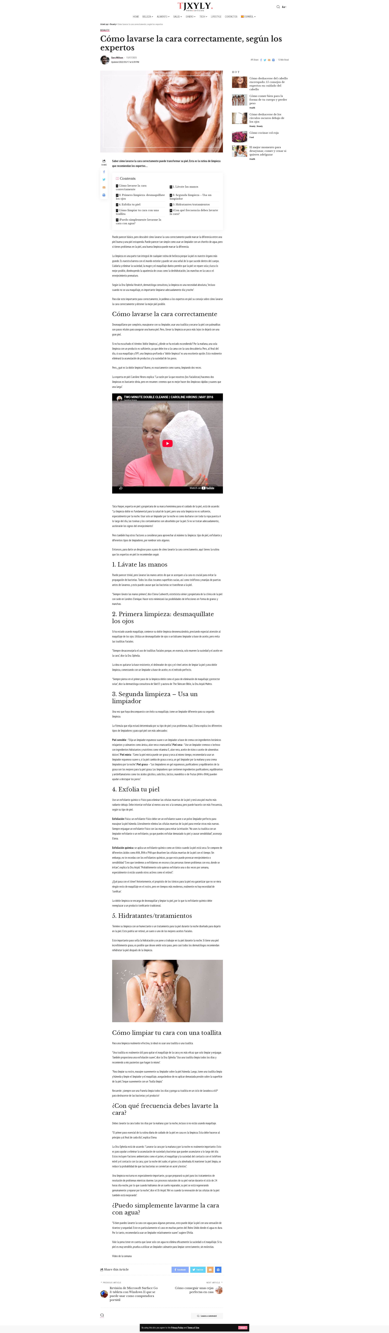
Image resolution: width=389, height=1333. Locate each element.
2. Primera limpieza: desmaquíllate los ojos (140, 197)
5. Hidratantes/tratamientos (191, 204)
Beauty (105, 30)
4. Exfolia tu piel (129, 204)
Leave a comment (209, 1315)
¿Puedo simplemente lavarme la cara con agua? (138, 221)
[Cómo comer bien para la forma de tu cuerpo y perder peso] (239, 100)
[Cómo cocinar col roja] (239, 136)
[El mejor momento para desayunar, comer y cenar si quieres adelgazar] (239, 151)
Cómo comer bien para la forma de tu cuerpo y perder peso (268, 99)
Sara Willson (117, 57)
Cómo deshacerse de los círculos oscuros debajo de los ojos (267, 118)
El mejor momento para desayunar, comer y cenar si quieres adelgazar (268, 151)
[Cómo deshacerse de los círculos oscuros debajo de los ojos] (239, 118)
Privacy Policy (177, 1327)
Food (252, 137)
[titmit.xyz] (194, 6)
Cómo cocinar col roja (264, 132)
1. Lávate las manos (185, 186)
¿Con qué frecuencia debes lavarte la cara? (194, 212)
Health (252, 108)
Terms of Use (193, 1327)
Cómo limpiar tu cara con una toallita (137, 212)
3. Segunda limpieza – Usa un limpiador (191, 197)
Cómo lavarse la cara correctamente (131, 187)
